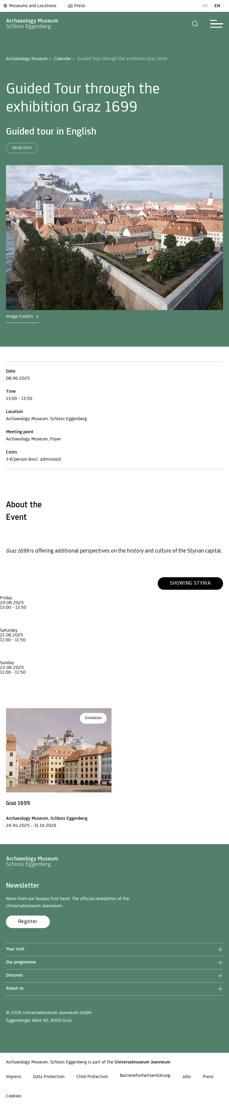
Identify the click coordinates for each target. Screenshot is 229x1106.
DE (205, 6)
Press (79, 6)
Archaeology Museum (27, 59)
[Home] (32, 23)
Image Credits (20, 316)
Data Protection (48, 1076)
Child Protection (92, 1076)
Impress (13, 1076)
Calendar (62, 59)
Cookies (13, 1096)
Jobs (186, 1076)
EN (217, 6)
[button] (195, 24)
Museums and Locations (32, 6)
